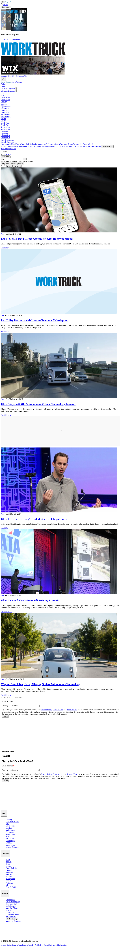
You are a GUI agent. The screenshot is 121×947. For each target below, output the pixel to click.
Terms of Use (17, 945)
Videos (18, 144)
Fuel (2, 93)
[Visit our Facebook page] (2, 757)
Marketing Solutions (8, 149)
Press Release (95, 146)
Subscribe (4, 39)
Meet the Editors (54, 146)
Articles (23, 2)
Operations (5, 110)
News (17, 2)
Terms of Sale (27, 945)
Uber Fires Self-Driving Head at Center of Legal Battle (34, 518)
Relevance (17, 166)
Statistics (55, 144)
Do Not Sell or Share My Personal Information (49, 945)
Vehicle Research (7, 140)
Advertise (63, 146)
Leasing (4, 102)
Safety (3, 119)
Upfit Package (42, 146)
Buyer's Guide (88, 144)
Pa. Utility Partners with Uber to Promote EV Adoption (34, 320)
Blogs (13, 144)
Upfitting (4, 131)
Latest (9, 166)
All (3, 164)
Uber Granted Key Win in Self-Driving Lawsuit (30, 600)
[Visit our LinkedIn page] (4, 757)
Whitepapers (63, 144)
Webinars (76, 144)
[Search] (24, 159)
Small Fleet (5, 123)
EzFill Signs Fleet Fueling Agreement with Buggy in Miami (37, 238)
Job (81, 144)
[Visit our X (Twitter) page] (7, 757)
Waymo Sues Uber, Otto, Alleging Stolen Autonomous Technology (40, 684)
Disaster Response (8, 88)
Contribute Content (83, 146)
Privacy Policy (6, 945)
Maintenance (6, 106)
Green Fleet (5, 98)
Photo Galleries (26, 144)
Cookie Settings (107, 146)
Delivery (4, 84)
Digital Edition (15, 39)
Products (35, 144)
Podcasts (49, 144)
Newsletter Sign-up (17, 146)
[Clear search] (26, 159)
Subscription (5, 146)
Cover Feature (10, 2)
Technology (5, 127)
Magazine (42, 144)
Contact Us (71, 146)
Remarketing (6, 114)
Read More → (6, 248)
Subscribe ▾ (6, 7)
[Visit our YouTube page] (9, 757)
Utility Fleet (5, 136)
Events (70, 144)
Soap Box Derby (31, 146)
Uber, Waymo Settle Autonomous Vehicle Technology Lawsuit (38, 404)
